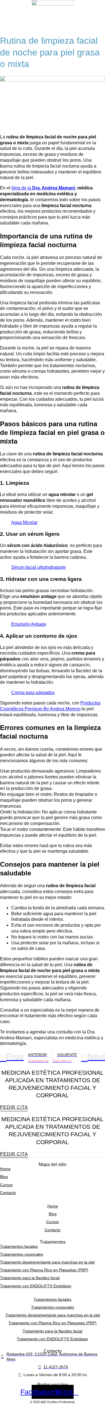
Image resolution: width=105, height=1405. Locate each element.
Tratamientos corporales (21, 1254)
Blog (4, 1176)
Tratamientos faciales (19, 1246)
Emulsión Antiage (28, 624)
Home (5, 1169)
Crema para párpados (33, 692)
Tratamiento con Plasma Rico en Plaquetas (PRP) (44, 1270)
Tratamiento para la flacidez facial (30, 1278)
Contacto (8, 1192)
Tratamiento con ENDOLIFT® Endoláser (35, 1286)
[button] (52, 24)
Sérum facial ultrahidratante (38, 567)
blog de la (43, 188)
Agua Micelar (24, 522)
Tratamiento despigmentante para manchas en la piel (47, 1262)
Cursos (6, 1185)
